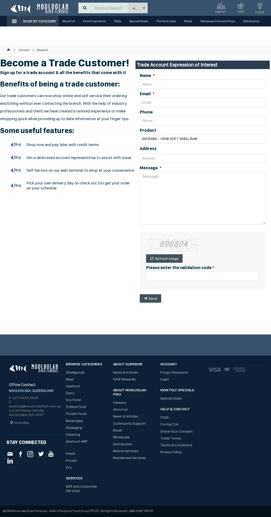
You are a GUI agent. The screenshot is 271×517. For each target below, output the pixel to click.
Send (153, 298)
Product (148, 130)
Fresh (70, 453)
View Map (21, 422)
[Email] (10, 453)
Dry (69, 467)
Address (148, 148)
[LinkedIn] (10, 460)
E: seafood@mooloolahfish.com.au (35, 404)
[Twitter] (41, 453)
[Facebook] (20, 453)
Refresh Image (167, 258)
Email (146, 94)
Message (149, 168)
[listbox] (138, 8)
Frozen (71, 460)
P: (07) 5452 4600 (23, 398)
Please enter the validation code (178, 267)
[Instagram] (30, 453)
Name (146, 75)
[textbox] (110, 8)
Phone (146, 112)
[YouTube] (51, 453)
